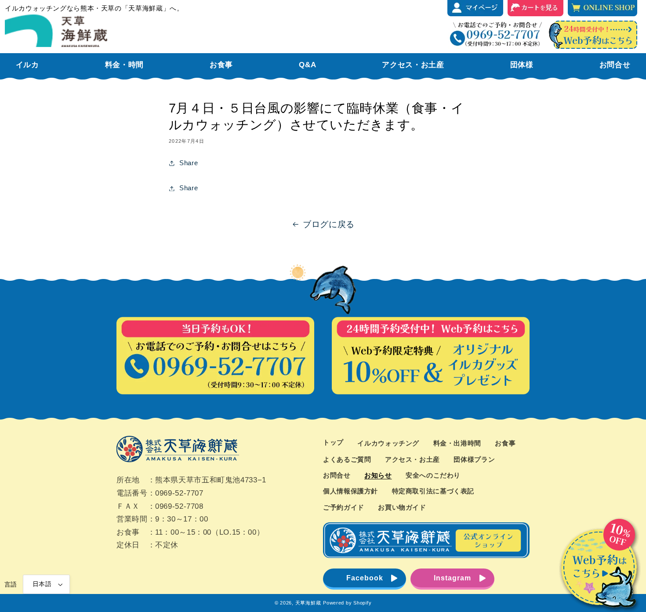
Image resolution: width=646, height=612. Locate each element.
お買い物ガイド (402, 507)
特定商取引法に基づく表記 (433, 491)
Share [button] (188, 163)
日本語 (42, 584)
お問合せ (337, 475)
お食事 (505, 443)
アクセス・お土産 (412, 459)
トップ (333, 442)
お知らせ (378, 475)
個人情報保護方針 (350, 491)
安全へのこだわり (433, 475)
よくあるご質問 (347, 459)
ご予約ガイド (343, 507)
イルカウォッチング (388, 443)
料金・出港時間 (457, 443)
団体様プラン (474, 459)
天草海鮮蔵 (308, 602)
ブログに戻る (329, 224)
